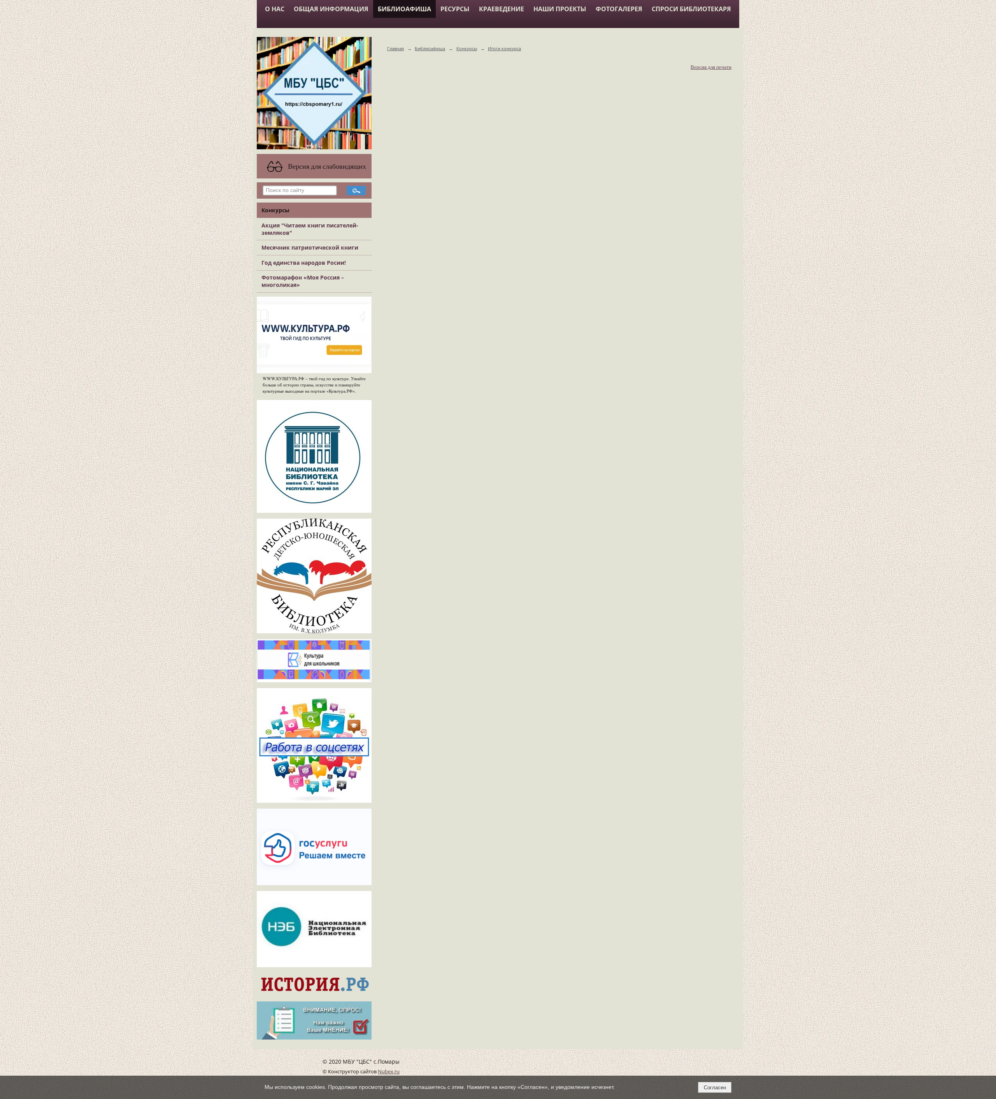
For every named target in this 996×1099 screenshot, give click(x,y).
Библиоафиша (404, 9)
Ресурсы (455, 9)
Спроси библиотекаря (691, 9)
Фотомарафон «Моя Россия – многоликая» (302, 281)
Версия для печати (711, 67)
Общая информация (331, 9)
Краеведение (501, 9)
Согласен (715, 1087)
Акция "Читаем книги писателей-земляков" (309, 229)
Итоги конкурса (504, 48)
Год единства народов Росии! (303, 262)
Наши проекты (559, 9)
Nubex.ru (389, 1071)
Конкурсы (275, 210)
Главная (395, 48)
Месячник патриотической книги (309, 247)
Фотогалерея (619, 9)
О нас (274, 9)
